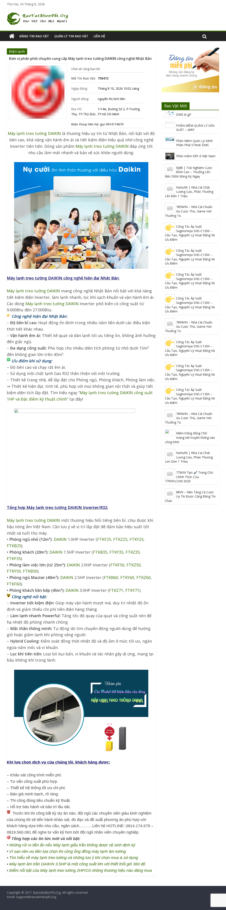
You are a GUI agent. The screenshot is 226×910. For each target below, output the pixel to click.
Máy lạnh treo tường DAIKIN (34, 133)
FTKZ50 (133, 565)
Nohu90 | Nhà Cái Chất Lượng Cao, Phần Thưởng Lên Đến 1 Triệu (189, 191)
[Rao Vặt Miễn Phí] (12, 36)
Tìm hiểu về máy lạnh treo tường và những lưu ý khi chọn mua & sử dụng (73, 857)
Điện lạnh (17, 51)
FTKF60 (14, 583)
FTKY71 (132, 590)
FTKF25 (104, 539)
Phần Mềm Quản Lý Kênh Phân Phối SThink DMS (194, 143)
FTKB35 (100, 552)
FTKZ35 (133, 552)
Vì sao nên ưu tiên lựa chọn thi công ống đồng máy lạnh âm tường (67, 851)
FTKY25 (136, 539)
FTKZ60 (143, 577)
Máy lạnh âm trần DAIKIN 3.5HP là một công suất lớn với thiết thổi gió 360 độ (77, 864)
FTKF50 (117, 565)
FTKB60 (111, 577)
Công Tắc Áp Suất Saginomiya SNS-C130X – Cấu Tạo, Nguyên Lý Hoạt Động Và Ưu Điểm (190, 233)
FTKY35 (116, 552)
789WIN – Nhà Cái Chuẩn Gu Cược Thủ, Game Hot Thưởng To (188, 211)
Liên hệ (99, 36)
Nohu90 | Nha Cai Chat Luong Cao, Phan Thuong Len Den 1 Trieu (189, 457)
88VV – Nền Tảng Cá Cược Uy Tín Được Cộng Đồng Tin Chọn (190, 496)
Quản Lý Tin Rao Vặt (71, 36)
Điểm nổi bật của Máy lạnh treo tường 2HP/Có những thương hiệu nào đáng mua (80, 870)
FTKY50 (14, 571)
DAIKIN (60, 539)
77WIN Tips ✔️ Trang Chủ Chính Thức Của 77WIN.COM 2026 (189, 476)
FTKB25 (14, 545)
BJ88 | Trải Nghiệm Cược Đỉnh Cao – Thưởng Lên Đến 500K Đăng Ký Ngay (188, 172)
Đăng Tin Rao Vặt (34, 36)
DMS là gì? (183, 114)
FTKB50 (30, 571)
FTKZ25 (120, 539)
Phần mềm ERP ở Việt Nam (195, 156)
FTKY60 (127, 577)
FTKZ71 (116, 590)
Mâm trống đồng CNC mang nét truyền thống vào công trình (190, 437)
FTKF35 (14, 558)
